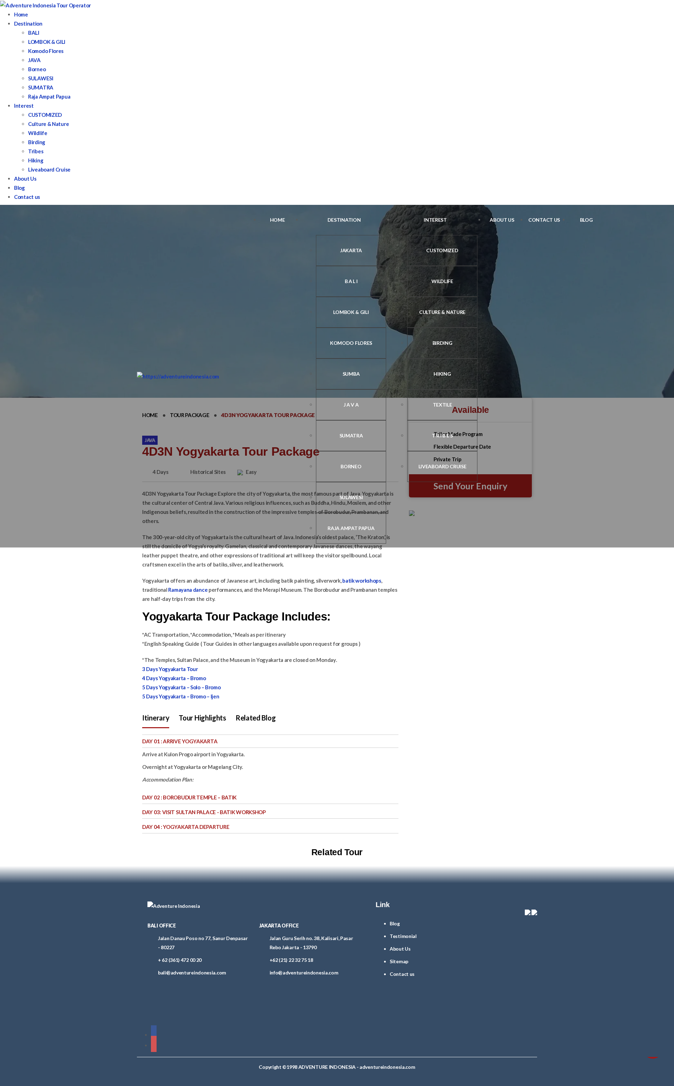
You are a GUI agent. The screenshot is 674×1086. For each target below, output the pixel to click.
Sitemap (399, 961)
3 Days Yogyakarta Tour (170, 669)
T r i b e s (442, 435)
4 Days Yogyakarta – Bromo (174, 678)
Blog (19, 188)
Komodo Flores (46, 51)
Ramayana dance (187, 589)
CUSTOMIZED (45, 115)
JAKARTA (351, 250)
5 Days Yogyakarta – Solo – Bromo (181, 687)
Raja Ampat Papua (49, 96)
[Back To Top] (139, 1081)
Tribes (35, 151)
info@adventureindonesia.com (304, 973)
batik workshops (361, 580)
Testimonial (403, 936)
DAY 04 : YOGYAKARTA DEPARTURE (185, 827)
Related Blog (256, 717)
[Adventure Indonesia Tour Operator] (178, 376)
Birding (36, 142)
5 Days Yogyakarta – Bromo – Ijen (180, 696)
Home (21, 14)
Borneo (37, 69)
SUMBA (351, 374)
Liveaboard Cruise (49, 169)
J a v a (351, 405)
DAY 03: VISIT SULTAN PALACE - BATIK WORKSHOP (204, 812)
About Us (25, 178)
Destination (28, 23)
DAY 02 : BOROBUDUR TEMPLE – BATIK (189, 797)
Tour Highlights (202, 717)
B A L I (351, 281)
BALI (33, 32)
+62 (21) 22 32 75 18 (291, 960)
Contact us (27, 197)
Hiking (35, 160)
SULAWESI (40, 78)
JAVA (34, 60)
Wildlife (37, 133)
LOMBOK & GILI (46, 42)
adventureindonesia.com (387, 1067)
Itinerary (155, 717)
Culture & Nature (48, 124)
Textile (442, 405)
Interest (24, 105)
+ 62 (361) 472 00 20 (179, 960)
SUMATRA (40, 87)
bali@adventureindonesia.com (192, 973)
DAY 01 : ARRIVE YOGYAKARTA (179, 741)
